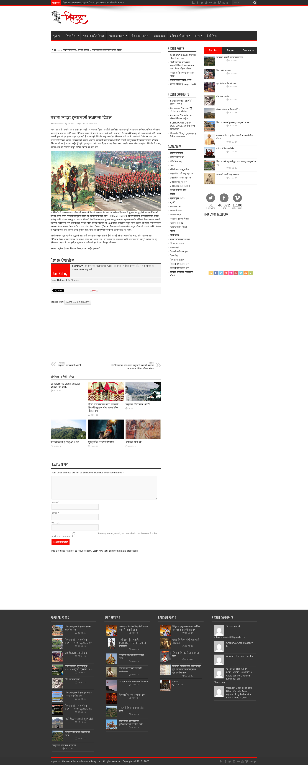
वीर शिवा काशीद (223, 96)
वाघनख (182, 136)
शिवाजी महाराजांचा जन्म (179, 263)
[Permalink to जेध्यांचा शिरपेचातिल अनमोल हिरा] (165, 661)
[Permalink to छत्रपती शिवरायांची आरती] (143, 400)
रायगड (175, 681)
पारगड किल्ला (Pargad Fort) (65, 441)
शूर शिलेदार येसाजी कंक (226, 83)
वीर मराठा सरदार (139, 35)
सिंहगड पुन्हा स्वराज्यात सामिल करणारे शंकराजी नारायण (186, 628)
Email (54, 512)
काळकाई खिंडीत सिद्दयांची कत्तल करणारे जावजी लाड (133, 628)
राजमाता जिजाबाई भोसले (180, 239)
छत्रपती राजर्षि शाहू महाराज (181, 173)
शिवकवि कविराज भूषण (179, 251)
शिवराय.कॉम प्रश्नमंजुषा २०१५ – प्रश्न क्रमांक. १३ (78, 707)
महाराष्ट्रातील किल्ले (93, 35)
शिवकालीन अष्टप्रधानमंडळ (132, 694)
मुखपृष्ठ (56, 35)
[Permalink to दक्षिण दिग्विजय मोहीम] (209, 156)
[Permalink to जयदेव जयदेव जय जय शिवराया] (111, 689)
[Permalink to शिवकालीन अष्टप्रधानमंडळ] (111, 703)
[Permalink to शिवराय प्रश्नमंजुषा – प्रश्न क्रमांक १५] (209, 130)
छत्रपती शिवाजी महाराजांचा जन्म (229, 57)
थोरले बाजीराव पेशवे (178, 190)
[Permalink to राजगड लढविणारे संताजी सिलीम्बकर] (111, 676)
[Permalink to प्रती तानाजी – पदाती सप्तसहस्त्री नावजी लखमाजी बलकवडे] (111, 648)
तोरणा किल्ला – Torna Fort (228, 109)
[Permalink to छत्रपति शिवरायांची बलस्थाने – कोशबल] (165, 648)
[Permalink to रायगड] (165, 689)
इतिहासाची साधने (179, 35)
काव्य (197, 35)
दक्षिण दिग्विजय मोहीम (179, 118)
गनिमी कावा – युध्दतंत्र (179, 169)
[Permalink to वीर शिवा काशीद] (209, 104)
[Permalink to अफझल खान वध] (143, 437)
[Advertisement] (92, 81)
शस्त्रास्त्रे (159, 35)
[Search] (254, 2)
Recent (230, 50)
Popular (213, 50)
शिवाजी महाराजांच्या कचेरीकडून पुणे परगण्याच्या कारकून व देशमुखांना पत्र (186, 669)
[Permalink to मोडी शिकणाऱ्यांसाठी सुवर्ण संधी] (57, 727)
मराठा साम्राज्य (117, 35)
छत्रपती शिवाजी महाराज (180, 186)
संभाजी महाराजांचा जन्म (179, 268)
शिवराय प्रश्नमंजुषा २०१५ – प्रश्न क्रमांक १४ (78, 694)
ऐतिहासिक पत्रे (176, 161)
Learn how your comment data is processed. (115, 550)
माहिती (172, 231)
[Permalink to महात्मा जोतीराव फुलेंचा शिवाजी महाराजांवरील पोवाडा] (209, 143)
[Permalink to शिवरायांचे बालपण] (209, 78)
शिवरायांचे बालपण (177, 259)
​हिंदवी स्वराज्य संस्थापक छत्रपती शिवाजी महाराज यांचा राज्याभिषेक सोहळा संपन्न (132, 366)
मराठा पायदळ (83, 50)
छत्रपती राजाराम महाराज (180, 177)
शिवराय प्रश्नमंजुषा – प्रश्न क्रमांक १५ (232, 122)
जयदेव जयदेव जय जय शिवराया (133, 681)
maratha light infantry (77, 302)
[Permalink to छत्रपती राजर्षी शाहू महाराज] (209, 182)
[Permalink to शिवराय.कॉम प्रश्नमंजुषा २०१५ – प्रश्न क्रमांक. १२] (209, 169)
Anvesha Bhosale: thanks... (240, 656)
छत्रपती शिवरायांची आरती (69, 364)
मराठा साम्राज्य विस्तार (179, 218)
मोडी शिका (211, 35)
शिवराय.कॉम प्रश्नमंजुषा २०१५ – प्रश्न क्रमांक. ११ (78, 668)
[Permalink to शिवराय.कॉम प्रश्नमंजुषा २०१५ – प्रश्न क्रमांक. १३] (57, 714)
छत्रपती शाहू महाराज (178, 181)
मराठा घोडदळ (176, 210)
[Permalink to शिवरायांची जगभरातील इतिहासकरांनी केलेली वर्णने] (111, 729)
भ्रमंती (173, 202)
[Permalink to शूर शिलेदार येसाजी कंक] (209, 91)
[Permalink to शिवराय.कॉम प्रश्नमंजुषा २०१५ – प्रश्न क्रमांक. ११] (57, 674)
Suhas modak (177, 100)
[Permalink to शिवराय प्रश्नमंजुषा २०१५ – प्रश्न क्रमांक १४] (57, 701)
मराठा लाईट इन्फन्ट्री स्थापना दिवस (76, 2)
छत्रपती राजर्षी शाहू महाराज (227, 174)
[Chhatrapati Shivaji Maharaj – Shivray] (69, 22)
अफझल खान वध (133, 441)
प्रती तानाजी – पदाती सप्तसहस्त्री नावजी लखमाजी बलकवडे (132, 643)
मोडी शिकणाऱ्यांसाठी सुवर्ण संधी (79, 718)
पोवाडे (172, 194)
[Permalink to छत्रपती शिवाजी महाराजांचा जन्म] (209, 65)
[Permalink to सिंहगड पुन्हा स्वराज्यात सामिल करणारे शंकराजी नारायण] (165, 634)
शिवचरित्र (71, 35)
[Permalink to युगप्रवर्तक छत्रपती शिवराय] (106, 437)
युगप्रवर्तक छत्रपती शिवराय (101, 441)
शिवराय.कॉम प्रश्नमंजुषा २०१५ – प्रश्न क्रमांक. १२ (78, 641)
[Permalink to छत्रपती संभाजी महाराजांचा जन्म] (111, 663)
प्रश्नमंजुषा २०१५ (177, 198)
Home (57, 50)
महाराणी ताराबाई (176, 222)
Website (56, 523)
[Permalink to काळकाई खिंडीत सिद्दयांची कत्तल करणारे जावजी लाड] (111, 634)
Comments (248, 50)
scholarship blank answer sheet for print (65, 385)
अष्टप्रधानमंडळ (176, 153)
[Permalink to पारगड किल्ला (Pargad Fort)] (68, 437)
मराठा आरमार (175, 206)
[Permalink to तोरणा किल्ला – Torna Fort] (209, 117)
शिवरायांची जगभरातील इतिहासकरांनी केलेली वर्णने (131, 722)
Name (55, 502)
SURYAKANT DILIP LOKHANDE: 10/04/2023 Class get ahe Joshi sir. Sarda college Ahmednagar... (233, 675)
